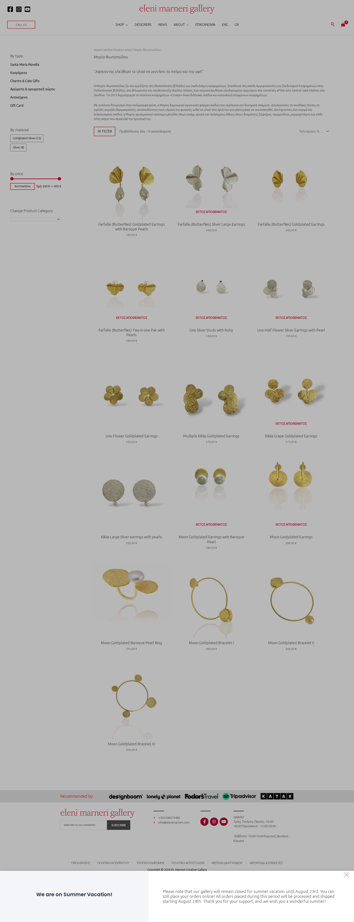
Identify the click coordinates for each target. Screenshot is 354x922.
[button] (347, 875)
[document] (177, 461)
